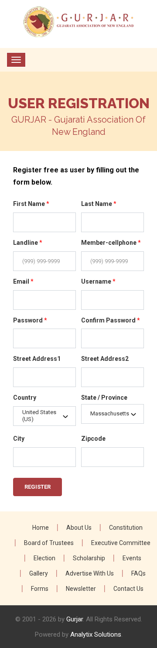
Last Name (98, 203)
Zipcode (93, 438)
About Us (79, 527)
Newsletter (81, 588)
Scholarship (89, 558)
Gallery (38, 573)
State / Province (104, 397)
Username (98, 281)
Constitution (126, 527)
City (18, 438)
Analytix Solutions (95, 634)
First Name (31, 203)
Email (23, 281)
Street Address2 (105, 358)
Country (24, 397)
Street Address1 (37, 358)
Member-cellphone (111, 242)
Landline (27, 242)
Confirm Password (110, 320)
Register (37, 486)
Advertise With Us (89, 573)
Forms (39, 588)
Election (44, 558)
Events (132, 558)
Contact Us (128, 588)
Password (30, 320)
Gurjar (74, 619)
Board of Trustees (49, 542)
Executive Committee (120, 542)
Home (40, 527)
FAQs (138, 573)
